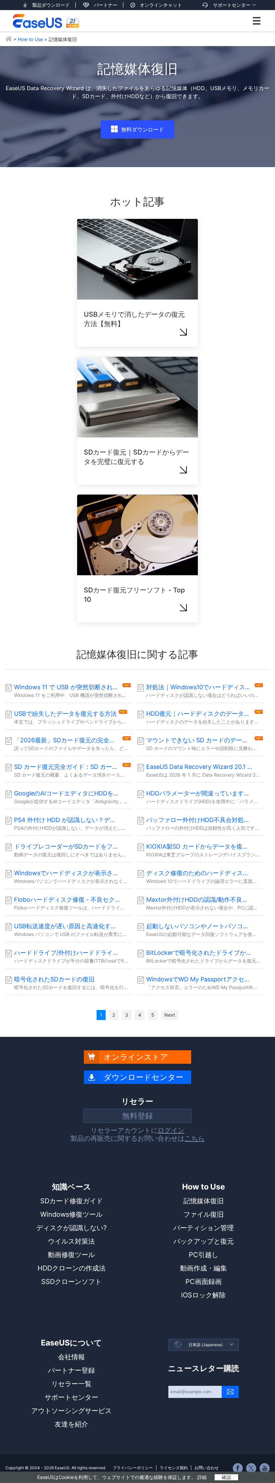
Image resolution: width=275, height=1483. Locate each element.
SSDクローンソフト (71, 1282)
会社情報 (71, 1357)
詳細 (202, 1477)
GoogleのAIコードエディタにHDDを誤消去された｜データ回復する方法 (67, 793)
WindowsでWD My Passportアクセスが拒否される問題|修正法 (199, 979)
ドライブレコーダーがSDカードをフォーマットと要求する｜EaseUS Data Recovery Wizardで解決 (67, 846)
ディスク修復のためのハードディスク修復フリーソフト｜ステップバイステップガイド (199, 872)
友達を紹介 (71, 1424)
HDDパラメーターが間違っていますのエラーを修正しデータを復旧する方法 (199, 793)
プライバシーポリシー (133, 1467)
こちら (194, 1138)
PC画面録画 (203, 1282)
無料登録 (137, 1116)
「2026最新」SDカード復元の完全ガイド (67, 740)
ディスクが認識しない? (71, 1228)
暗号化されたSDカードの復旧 (54, 979)
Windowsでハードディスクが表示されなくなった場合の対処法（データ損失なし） (67, 872)
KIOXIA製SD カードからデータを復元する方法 (199, 846)
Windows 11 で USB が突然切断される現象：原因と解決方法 (67, 687)
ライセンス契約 (174, 1467)
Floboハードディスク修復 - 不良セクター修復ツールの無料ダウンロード (67, 899)
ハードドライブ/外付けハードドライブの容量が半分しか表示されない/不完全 (67, 952)
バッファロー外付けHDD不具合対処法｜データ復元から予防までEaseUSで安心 (199, 819)
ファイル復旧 (203, 1214)
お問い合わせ (207, 1467)
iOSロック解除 (203, 1295)
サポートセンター (232, 5)
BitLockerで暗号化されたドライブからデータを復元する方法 (199, 952)
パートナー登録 (71, 1370)
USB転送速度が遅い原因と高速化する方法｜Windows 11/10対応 (67, 926)
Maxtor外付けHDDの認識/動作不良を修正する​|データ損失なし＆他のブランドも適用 (199, 899)
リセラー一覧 (71, 1384)
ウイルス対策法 (71, 1241)
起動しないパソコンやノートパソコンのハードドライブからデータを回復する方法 (199, 926)
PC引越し (203, 1255)
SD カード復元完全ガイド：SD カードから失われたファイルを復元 (67, 766)
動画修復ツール (71, 1255)
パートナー (105, 5)
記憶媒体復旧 (203, 1201)
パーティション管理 (203, 1228)
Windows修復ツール (71, 1214)
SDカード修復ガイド (71, 1201)
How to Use (30, 39)
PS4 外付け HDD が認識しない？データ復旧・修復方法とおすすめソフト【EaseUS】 (67, 819)
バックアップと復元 (203, 1241)
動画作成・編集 (203, 1268)
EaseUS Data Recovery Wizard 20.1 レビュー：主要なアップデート (199, 766)
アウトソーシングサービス (71, 1411)
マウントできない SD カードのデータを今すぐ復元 (199, 740)
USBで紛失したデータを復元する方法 (65, 713)
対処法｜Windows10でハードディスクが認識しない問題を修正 (199, 687)
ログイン (171, 1130)
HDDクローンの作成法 (72, 1268)
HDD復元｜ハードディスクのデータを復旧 (199, 713)
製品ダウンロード (51, 5)
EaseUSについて (71, 1343)
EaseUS (46, 20)
